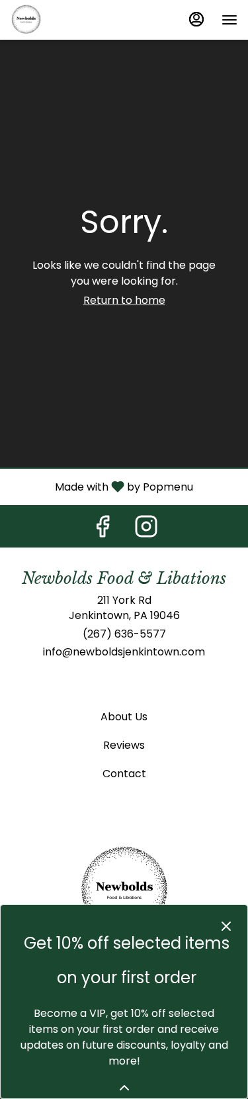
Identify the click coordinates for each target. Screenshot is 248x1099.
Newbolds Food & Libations (124, 891)
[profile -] (196, 19)
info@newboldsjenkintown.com (124, 652)
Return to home (124, 300)
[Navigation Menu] (229, 20)
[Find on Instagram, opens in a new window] (146, 530)
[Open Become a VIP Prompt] (124, 1088)
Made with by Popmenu (101, 486)
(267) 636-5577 (124, 634)
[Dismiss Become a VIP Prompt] (226, 926)
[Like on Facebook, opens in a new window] (102, 530)
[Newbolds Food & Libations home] (70, 19)
